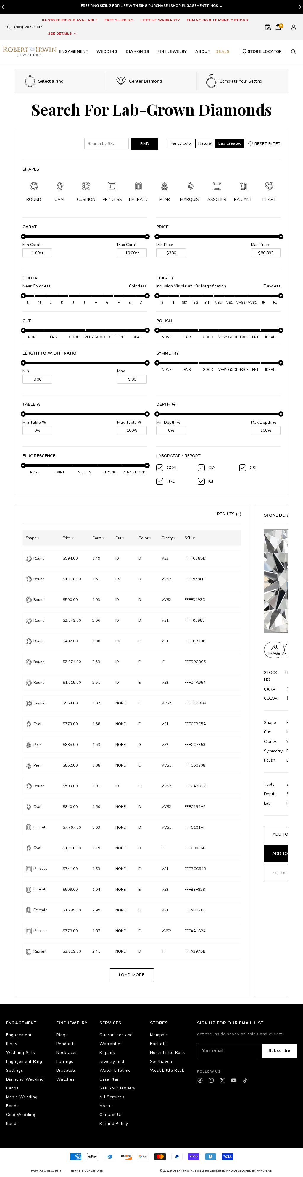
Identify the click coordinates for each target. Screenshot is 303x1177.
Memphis (159, 1035)
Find (144, 144)
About (105, 1106)
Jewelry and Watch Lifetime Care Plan (115, 1070)
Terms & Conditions (87, 1171)
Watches (65, 1079)
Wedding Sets (20, 1052)
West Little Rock (167, 1070)
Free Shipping (118, 20)
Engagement (73, 51)
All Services (111, 1097)
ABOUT (202, 51)
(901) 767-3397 (28, 27)
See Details (60, 33)
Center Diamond (145, 81)
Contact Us (111, 1115)
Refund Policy (113, 1123)
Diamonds (137, 51)
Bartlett (158, 1044)
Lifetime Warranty (160, 20)
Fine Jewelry (172, 51)
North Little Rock (167, 1052)
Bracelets (66, 1070)
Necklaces (67, 1052)
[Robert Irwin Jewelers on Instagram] (211, 1080)
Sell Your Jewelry (117, 1088)
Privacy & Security (46, 1171)
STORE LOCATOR (265, 51)
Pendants (66, 1044)
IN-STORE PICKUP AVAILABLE (69, 20)
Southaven (161, 1061)
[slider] (23, 236)
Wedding (106, 51)
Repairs (107, 1052)
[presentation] (300, 7)
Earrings (64, 1061)
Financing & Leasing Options (217, 20)
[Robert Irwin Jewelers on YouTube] (234, 1080)
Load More (131, 975)
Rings (62, 1035)
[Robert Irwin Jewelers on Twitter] (222, 1080)
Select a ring (51, 81)
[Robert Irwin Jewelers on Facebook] (200, 1080)
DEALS (222, 51)
